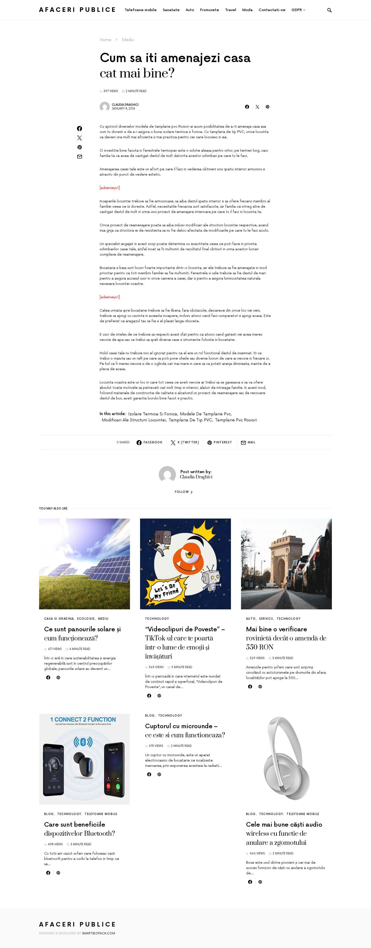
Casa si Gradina (59, 618)
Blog (49, 814)
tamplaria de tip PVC (190, 420)
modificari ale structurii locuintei (134, 420)
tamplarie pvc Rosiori (236, 420)
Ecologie (86, 618)
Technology (157, 618)
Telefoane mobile (101, 814)
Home (105, 39)
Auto (251, 618)
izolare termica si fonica (152, 414)
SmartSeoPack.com (98, 933)
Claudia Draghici (125, 104)
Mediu (128, 39)
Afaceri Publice (78, 10)
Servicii (266, 618)
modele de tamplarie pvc (205, 414)
